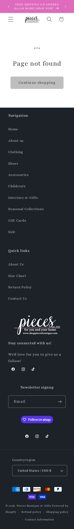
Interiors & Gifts (23, 197)
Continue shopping (37, 82)
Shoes (13, 163)
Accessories (18, 175)
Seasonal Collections (26, 209)
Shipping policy (57, 512)
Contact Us (17, 298)
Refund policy (31, 512)
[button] (10, 19)
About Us (16, 264)
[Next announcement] (65, 6)
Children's (17, 186)
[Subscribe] (60, 401)
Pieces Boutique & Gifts (34, 505)
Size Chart (17, 276)
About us (16, 140)
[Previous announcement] (8, 6)
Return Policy (20, 287)
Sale (11, 232)
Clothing (15, 152)
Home (13, 129)
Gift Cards (17, 220)
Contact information (39, 519)
